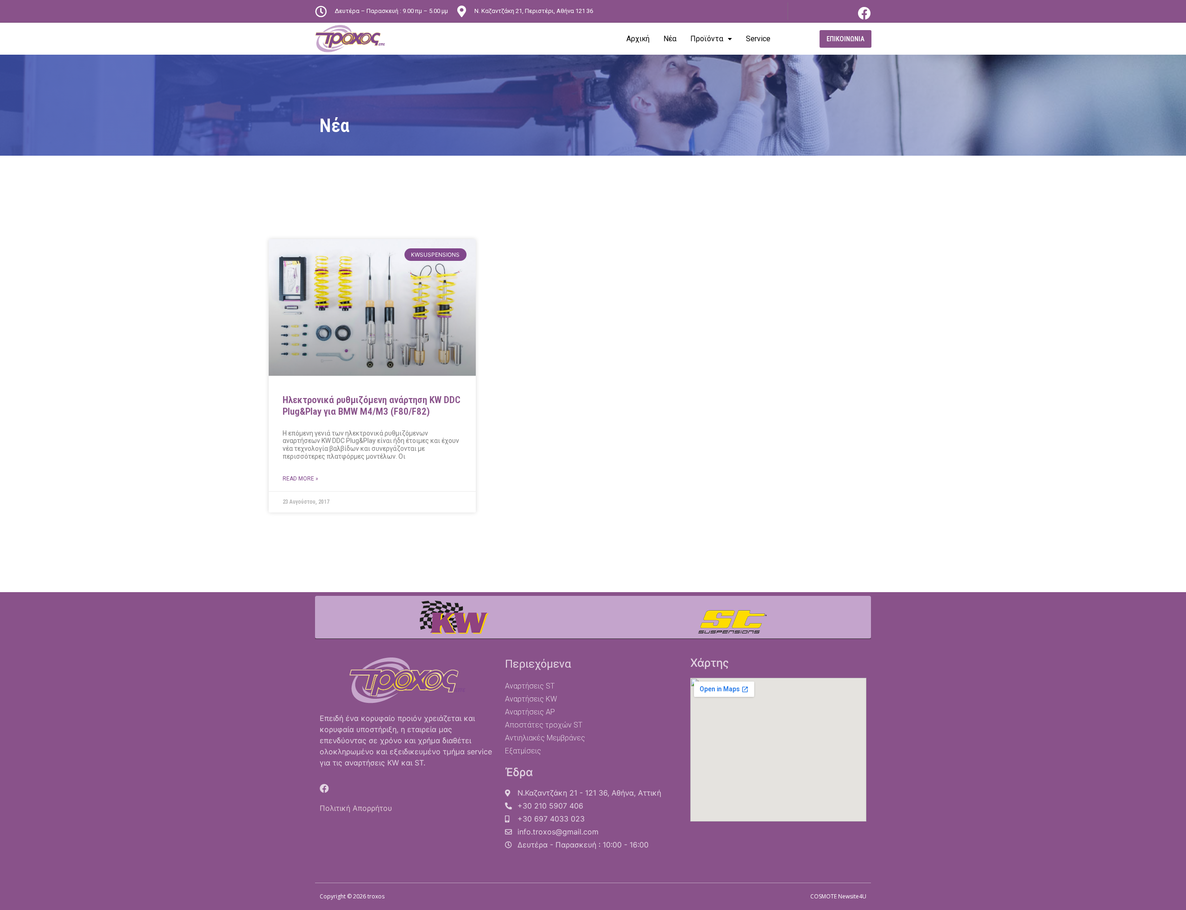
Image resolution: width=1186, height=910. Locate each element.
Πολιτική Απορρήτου (356, 808)
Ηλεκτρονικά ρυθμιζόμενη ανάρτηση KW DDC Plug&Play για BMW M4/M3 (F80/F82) (372, 405)
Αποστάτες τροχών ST (543, 724)
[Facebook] (864, 13)
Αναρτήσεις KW (531, 699)
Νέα (669, 38)
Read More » (300, 478)
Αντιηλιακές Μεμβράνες (545, 737)
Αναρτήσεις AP (530, 712)
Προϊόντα (706, 38)
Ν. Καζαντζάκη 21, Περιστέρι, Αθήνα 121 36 (533, 10)
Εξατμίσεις (523, 750)
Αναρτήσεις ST (530, 686)
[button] (845, 39)
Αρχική (638, 38)
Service (758, 38)
